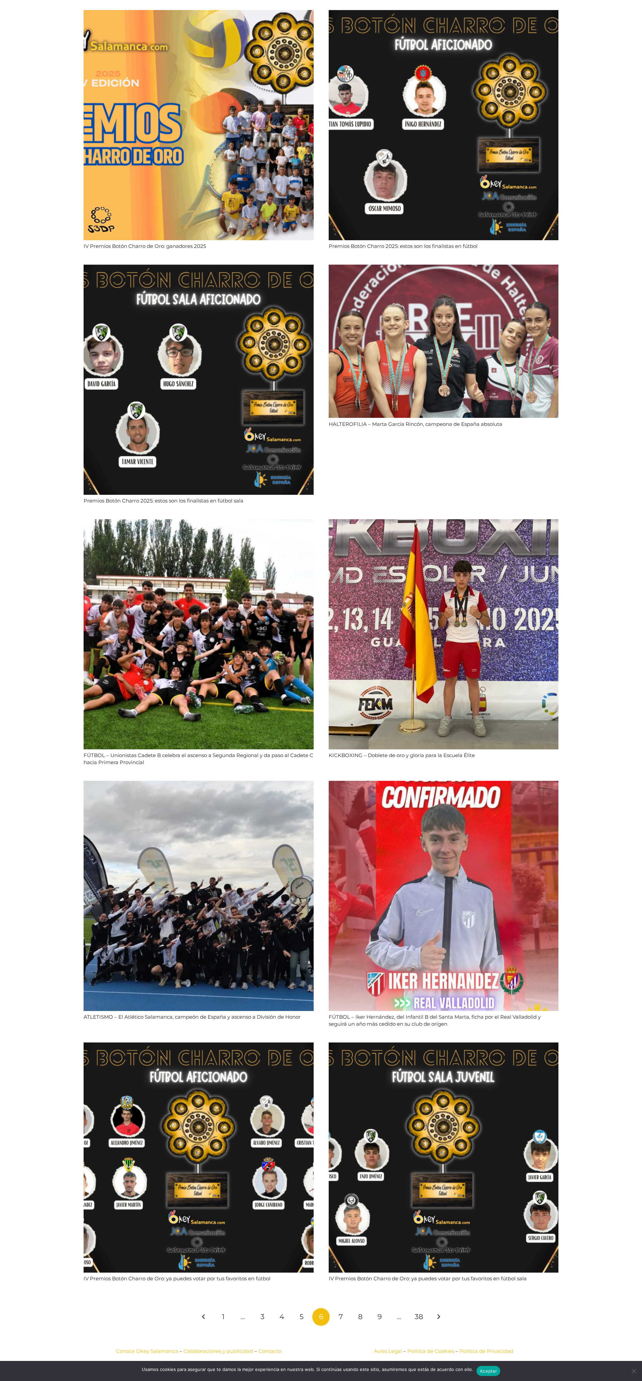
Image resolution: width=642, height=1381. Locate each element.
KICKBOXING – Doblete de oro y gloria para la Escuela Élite (402, 755)
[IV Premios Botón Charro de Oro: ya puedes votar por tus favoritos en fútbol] (199, 1046)
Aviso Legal (388, 1351)
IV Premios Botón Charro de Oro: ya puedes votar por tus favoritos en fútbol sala (428, 1278)
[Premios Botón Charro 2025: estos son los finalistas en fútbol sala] (199, 269)
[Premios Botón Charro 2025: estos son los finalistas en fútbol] (444, 14)
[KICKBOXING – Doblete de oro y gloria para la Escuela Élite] (444, 523)
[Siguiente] (438, 1317)
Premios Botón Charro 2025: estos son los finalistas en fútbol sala (163, 500)
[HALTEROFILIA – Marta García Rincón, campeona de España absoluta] (444, 269)
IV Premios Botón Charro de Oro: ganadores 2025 (145, 246)
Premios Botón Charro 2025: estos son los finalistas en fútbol (403, 246)
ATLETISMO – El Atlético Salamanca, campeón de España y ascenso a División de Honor (192, 1017)
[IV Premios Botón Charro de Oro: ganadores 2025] (199, 14)
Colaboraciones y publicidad (218, 1351)
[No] (633, 1371)
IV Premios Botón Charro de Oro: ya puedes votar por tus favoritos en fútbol (177, 1278)
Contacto (269, 1351)
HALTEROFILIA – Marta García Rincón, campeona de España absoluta (415, 424)
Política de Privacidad (486, 1351)
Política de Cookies (430, 1351)
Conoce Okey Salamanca (147, 1351)
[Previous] (204, 1317)
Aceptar (488, 1371)
